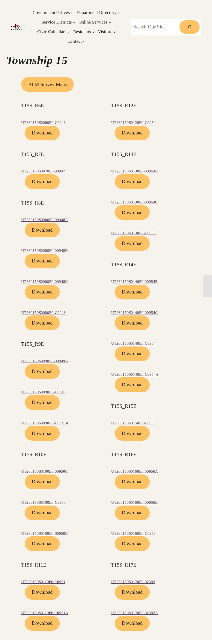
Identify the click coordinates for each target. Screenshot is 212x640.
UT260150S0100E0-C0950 (43, 502)
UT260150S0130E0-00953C (134, 202)
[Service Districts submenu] (74, 22)
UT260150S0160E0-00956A (134, 471)
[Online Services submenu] (110, 22)
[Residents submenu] (93, 32)
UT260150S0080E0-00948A (44, 220)
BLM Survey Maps (47, 84)
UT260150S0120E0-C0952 (133, 123)
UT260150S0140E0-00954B (134, 282)
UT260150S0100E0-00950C (44, 471)
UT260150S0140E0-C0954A (134, 374)
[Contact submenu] (84, 41)
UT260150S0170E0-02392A (134, 613)
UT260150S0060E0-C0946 (43, 123)
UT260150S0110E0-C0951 (43, 582)
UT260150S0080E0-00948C (44, 282)
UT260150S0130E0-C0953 (133, 233)
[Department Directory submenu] (119, 12)
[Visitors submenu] (114, 32)
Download (42, 132)
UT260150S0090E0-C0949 (43, 392)
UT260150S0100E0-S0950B (44, 533)
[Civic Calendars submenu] (68, 32)
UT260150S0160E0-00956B (134, 502)
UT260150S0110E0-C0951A (44, 613)
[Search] (189, 27)
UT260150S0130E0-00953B (134, 171)
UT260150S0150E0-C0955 (133, 423)
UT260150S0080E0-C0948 (43, 313)
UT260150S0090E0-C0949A (45, 423)
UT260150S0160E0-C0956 (133, 533)
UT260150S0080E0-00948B (44, 251)
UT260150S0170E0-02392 (133, 582)
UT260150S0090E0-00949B (44, 361)
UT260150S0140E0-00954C (134, 313)
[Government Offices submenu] (72, 12)
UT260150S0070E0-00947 (43, 171)
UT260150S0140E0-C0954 (133, 343)
